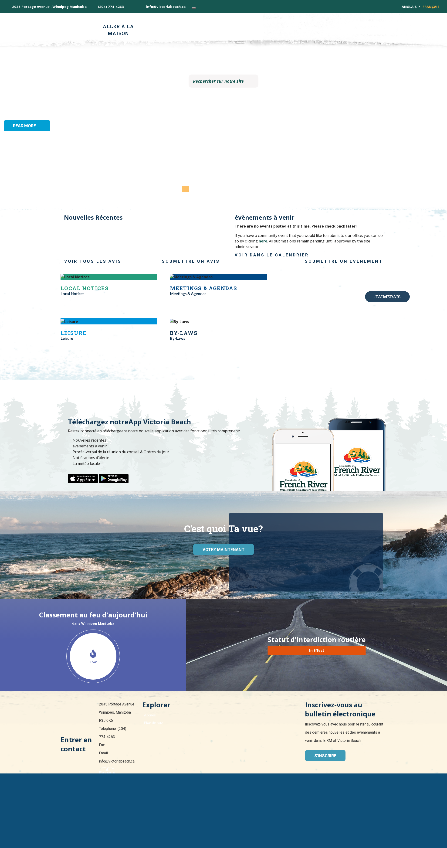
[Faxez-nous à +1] (132, 6)
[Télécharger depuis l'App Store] (83, 478)
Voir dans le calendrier (272, 254)
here (263, 241)
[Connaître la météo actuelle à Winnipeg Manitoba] (194, 8)
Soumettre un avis (191, 261)
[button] (33, 105)
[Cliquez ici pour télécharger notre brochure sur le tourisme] (107, 771)
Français (431, 6)
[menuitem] (118, 29)
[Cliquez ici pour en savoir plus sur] (223, 780)
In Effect (316, 650)
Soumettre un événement (344, 261)
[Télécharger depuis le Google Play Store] (114, 478)
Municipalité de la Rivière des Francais (64, 26)
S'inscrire (325, 755)
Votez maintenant (223, 549)
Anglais (409, 6)
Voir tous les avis (93, 261)
